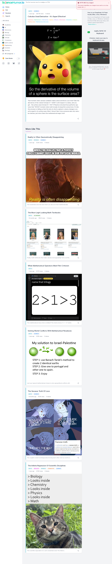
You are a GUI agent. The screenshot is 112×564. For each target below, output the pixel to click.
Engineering (8, 45)
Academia (8, 25)
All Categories (9, 53)
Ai (5, 27)
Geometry (69, 19)
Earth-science (9, 43)
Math (30, 11)
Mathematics (38, 19)
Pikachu (57, 19)
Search (7, 16)
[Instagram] (8, 63)
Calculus (31, 19)
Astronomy (8, 30)
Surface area (32, 21)
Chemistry (8, 35)
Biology (7, 32)
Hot (6, 10)
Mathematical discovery (43, 21)
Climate (7, 37)
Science (36, 11)
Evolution (7, 48)
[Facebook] (19, 63)
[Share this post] (78, 118)
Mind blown (62, 19)
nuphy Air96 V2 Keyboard (100, 32)
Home (7, 7)
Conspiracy (8, 40)
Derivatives (45, 19)
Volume (75, 19)
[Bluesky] (13, 63)
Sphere (51, 19)
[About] (3, 63)
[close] (108, 3)
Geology (7, 50)
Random (8, 13)
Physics (36, 140)
